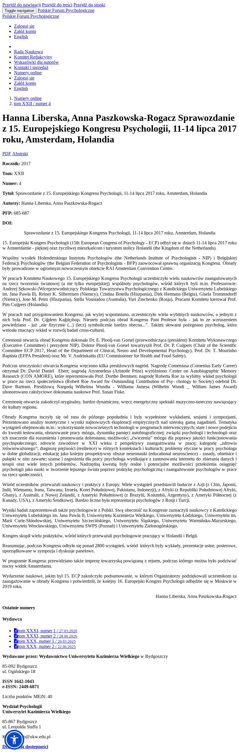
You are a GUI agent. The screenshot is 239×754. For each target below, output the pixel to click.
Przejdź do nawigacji (21, 4)
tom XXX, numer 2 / (47, 646)
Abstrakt (20, 153)
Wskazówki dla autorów (36, 62)
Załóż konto (25, 31)
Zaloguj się (24, 26)
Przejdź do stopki (89, 4)
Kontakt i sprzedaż (31, 67)
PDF (6, 153)
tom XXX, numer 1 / (47, 641)
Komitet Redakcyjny (33, 56)
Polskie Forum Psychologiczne (66, 10)
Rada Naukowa (28, 51)
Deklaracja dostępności (25, 746)
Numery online (28, 72)
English (21, 36)
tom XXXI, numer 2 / (47, 635)
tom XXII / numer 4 (32, 103)
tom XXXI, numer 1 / (47, 630)
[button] (14, 739)
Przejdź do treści (57, 4)
